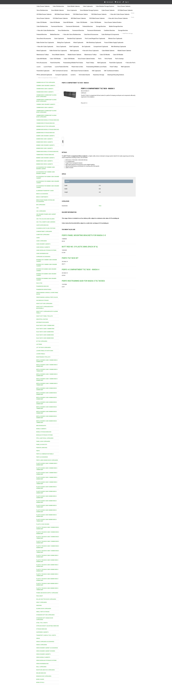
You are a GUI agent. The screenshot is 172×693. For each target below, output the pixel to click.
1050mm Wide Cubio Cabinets (44, 88)
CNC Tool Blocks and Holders (45, 218)
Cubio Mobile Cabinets (73, 6)
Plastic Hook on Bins (42, 524)
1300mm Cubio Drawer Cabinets (45, 104)
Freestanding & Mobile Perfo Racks (73, 62)
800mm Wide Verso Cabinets (44, 164)
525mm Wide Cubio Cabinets (44, 139)
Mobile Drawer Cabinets (124, 50)
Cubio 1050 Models (81, 22)
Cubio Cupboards (88, 6)
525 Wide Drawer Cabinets (125, 10)
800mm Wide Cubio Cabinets (44, 161)
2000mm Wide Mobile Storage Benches (47, 129)
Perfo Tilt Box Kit (70, 258)
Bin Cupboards (86, 46)
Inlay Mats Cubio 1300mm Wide (45, 328)
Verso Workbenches (42, 10)
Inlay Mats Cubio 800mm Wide (45, 338)
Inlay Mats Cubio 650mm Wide (45, 335)
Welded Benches (54, 34)
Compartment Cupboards (101, 46)
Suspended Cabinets (42, 632)
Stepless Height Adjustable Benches (47, 625)
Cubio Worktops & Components (110, 34)
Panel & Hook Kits (55, 62)
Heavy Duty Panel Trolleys (44, 316)
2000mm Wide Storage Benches (45, 132)
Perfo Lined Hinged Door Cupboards (95, 38)
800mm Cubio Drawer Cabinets (45, 157)
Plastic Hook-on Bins (77, 66)
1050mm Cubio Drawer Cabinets (45, 85)
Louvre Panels (48, 66)
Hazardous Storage (98, 74)
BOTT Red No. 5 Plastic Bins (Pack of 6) (80, 247)
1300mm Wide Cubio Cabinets (44, 107)
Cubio (38, 237)
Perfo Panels (108, 58)
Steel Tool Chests (41, 622)
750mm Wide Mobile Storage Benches (47, 151)
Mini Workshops (41, 425)
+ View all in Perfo (130, 62)
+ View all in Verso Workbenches (72, 34)
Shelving (39, 605)
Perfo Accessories (42, 62)
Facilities (39, 283)
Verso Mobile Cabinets (57, 10)
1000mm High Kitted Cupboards (45, 82)
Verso (38, 638)
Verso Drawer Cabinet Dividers (112, 22)
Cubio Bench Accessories (91, 34)
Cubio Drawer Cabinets (43, 6)
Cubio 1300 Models (95, 22)
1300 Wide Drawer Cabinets (99, 14)
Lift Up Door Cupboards (43, 347)
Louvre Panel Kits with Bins (44, 350)
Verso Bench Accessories (44, 38)
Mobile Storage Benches (116, 26)
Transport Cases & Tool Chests (46, 635)
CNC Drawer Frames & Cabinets (80, 70)
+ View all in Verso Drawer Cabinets (118, 18)
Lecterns (73, 74)
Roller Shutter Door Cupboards (45, 42)
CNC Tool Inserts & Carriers (60, 70)
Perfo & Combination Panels (44, 454)
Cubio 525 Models (42, 22)
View (100, 205)
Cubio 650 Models (55, 22)
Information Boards (84, 74)
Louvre (38, 66)
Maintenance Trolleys (43, 54)
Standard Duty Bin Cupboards (45, 614)
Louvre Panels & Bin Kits (61, 66)
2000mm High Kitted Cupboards (45, 126)
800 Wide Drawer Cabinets (62, 14)
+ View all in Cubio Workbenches (46, 30)
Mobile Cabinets (41, 428)
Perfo (99, 58)
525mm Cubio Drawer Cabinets (45, 135)
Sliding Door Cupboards (63, 42)
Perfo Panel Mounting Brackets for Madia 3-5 (84, 235)
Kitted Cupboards (78, 42)
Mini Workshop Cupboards (93, 42)
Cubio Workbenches (58, 6)
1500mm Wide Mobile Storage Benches (47, 120)
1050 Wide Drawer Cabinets (97, 18)
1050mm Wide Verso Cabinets (44, 92)
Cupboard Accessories (43, 256)
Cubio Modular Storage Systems (105, 6)
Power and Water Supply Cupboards (47, 592)
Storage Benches (101, 26)
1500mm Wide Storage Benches (45, 123)
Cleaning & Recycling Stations (115, 74)
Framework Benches (57, 26)
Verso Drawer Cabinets (123, 6)
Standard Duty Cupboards (74, 38)
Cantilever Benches (109, 30)
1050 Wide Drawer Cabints (80, 14)
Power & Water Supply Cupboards (113, 42)
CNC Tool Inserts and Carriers (45, 222)
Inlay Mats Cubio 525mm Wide (45, 331)
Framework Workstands (72, 26)
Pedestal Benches (88, 26)
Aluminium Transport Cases (45, 190)
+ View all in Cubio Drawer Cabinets (119, 14)
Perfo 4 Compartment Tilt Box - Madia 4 (80, 269)
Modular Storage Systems (44, 435)
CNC (37, 207)
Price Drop (39, 596)
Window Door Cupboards (115, 38)
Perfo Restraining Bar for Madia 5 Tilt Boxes (83, 281)
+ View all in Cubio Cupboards (45, 46)
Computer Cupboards (61, 74)
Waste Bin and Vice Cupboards (45, 670)
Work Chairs (40, 679)
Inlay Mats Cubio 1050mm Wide (45, 325)
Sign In (127, 2)
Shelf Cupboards (74, 46)
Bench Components (42, 197)
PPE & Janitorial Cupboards (44, 74)
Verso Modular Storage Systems (89, 10)
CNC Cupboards (96, 70)
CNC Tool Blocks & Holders (111, 70)
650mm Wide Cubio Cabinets (44, 148)
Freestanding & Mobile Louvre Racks (96, 66)
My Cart (119, 2)
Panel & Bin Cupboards (115, 62)
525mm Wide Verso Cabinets (44, 142)
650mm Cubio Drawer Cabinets (45, 145)
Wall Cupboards (74, 50)
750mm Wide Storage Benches (45, 154)
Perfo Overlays (119, 58)
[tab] (47, 82)
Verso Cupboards (72, 10)
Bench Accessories (42, 193)
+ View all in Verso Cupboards (90, 50)
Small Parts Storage (42, 611)
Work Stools (40, 682)
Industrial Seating (42, 319)
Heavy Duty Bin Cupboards (44, 303)
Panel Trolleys (90, 62)
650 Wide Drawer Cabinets (44, 14)
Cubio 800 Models (68, 22)
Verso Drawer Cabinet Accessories (47, 648)
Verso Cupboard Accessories (45, 641)
